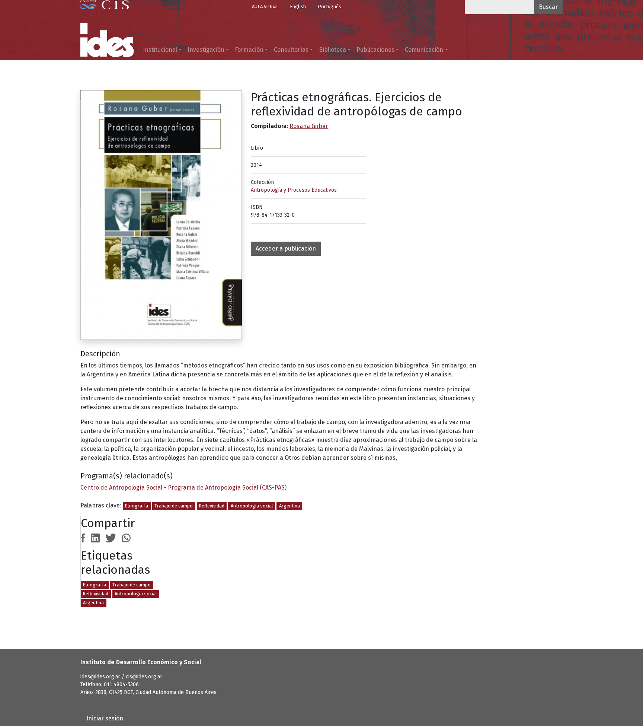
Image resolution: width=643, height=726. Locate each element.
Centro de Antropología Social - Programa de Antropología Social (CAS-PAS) (183, 487)
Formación (249, 49)
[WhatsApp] (126, 537)
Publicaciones (375, 49)
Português (329, 6)
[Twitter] (110, 537)
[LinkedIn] (95, 537)
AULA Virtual (265, 6)
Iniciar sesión (104, 718)
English (298, 6)
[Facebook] (83, 537)
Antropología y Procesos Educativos (294, 190)
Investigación (206, 49)
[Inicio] (107, 40)
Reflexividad (211, 506)
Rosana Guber (308, 126)
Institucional (160, 49)
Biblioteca (332, 49)
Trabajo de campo (173, 506)
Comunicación (424, 49)
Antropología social (252, 506)
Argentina (289, 506)
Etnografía (136, 506)
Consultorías (291, 49)
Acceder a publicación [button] (286, 248)
